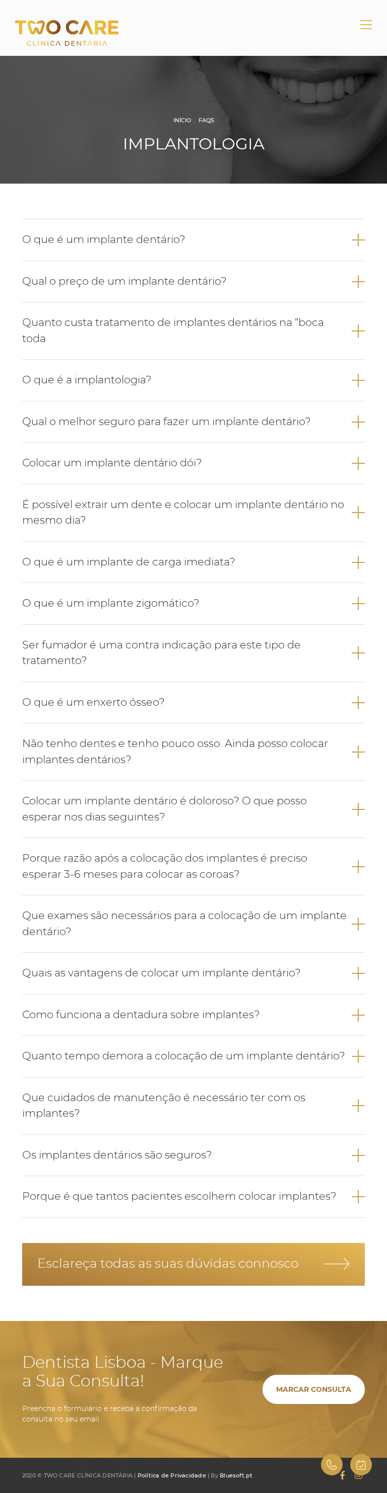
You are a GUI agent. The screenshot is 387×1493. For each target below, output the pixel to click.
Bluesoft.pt (236, 1475)
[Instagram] (358, 1475)
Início (182, 120)
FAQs (206, 120)
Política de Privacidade (172, 1475)
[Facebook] (342, 1475)
